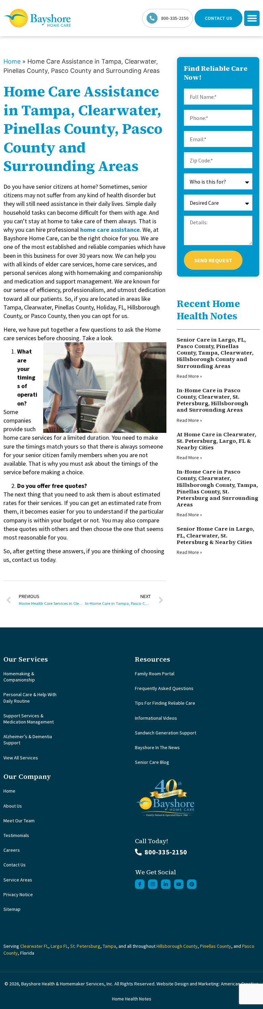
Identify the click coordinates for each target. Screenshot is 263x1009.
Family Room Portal (154, 674)
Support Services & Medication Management (28, 719)
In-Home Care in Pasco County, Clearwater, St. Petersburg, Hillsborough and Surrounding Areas (212, 400)
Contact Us (14, 865)
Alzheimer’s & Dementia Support (27, 739)
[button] (252, 18)
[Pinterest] (192, 884)
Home (12, 61)
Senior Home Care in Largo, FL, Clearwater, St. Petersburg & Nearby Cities (215, 535)
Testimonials (16, 835)
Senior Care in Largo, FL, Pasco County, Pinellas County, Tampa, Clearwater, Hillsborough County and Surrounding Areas (215, 353)
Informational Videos (156, 718)
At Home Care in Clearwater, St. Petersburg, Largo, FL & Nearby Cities (216, 440)
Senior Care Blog (152, 762)
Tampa (109, 946)
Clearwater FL (34, 946)
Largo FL (59, 946)
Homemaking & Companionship (19, 677)
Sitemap (12, 909)
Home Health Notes (131, 999)
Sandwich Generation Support (165, 733)
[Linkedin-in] (166, 884)
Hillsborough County (177, 946)
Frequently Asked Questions (164, 688)
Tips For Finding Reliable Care (165, 703)
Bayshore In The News (157, 747)
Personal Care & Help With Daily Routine (30, 697)
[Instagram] (153, 884)
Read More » (189, 376)
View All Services (20, 758)
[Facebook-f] (140, 884)
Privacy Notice (18, 894)
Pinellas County (215, 946)
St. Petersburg (85, 946)
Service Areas (17, 880)
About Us (12, 806)
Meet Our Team (19, 821)
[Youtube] (179, 884)
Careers (11, 850)
